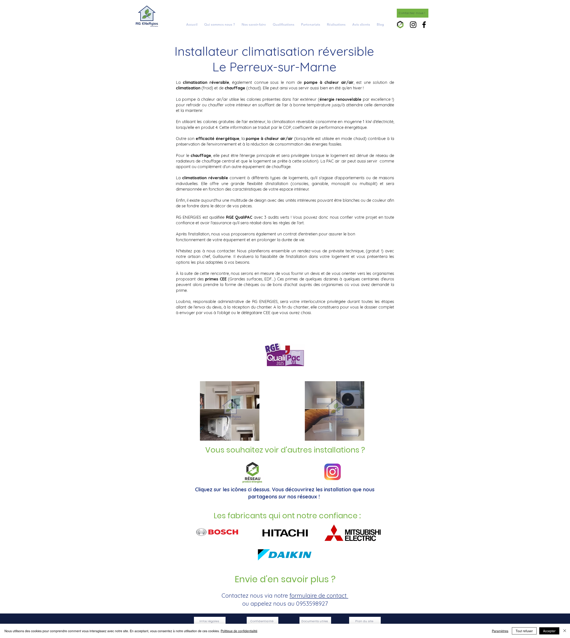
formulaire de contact (318, 595)
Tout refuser (524, 631)
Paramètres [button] (500, 631)
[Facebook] (424, 24)
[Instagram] (413, 24)
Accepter (549, 631)
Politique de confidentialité (239, 631)
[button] (253, 24)
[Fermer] (564, 630)
